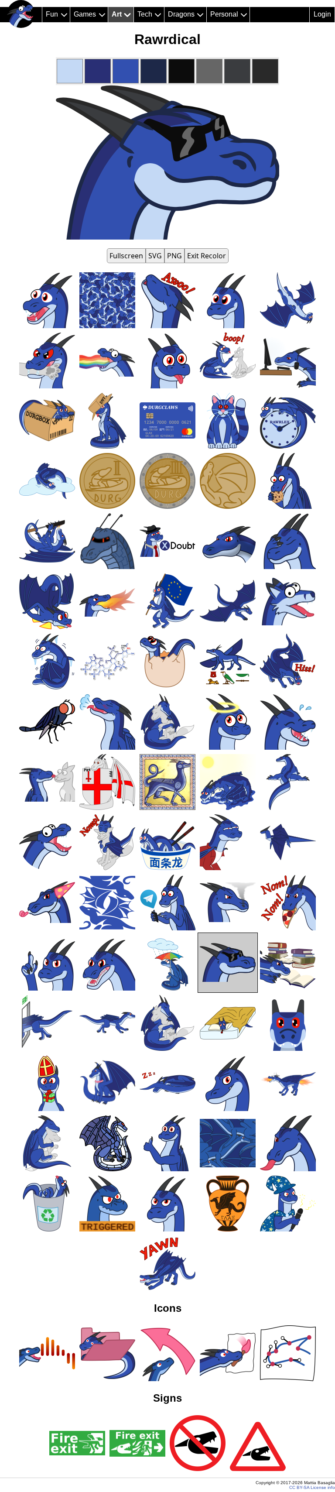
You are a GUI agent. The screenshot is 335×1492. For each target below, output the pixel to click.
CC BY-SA (299, 1487)
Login (322, 14)
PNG (174, 256)
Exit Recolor (206, 256)
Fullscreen (126, 256)
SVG (155, 256)
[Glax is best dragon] (21, 14)
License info (323, 1487)
